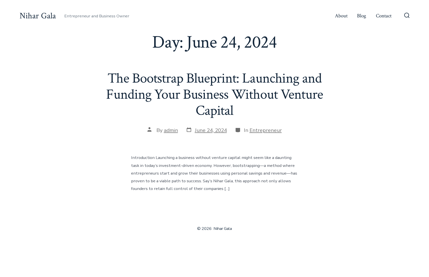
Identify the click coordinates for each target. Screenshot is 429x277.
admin (171, 130)
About (341, 15)
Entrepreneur (266, 130)
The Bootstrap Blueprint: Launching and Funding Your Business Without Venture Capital (214, 94)
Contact (384, 15)
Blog (361, 15)
